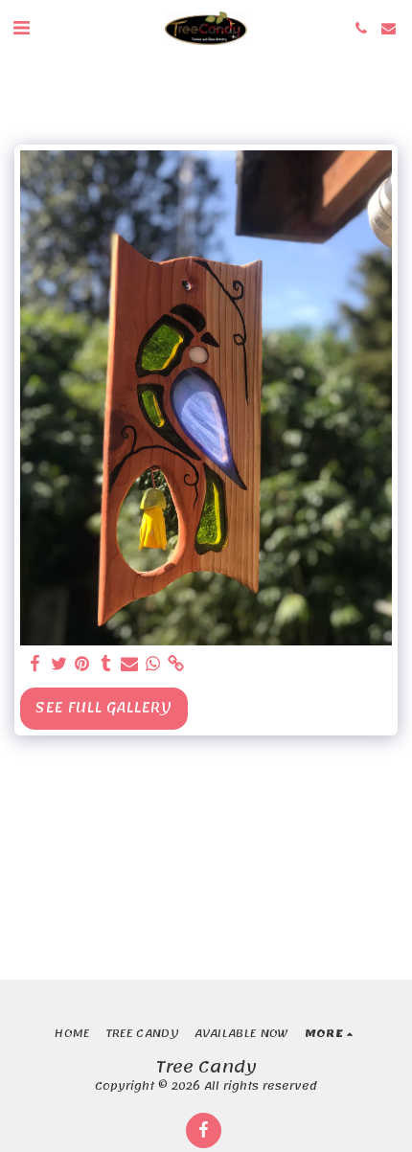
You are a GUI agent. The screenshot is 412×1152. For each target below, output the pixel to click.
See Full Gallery (103, 707)
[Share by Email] (129, 664)
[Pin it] (82, 664)
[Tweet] (59, 664)
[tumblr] (106, 664)
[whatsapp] (153, 664)
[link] (176, 664)
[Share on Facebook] (35, 664)
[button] (21, 28)
